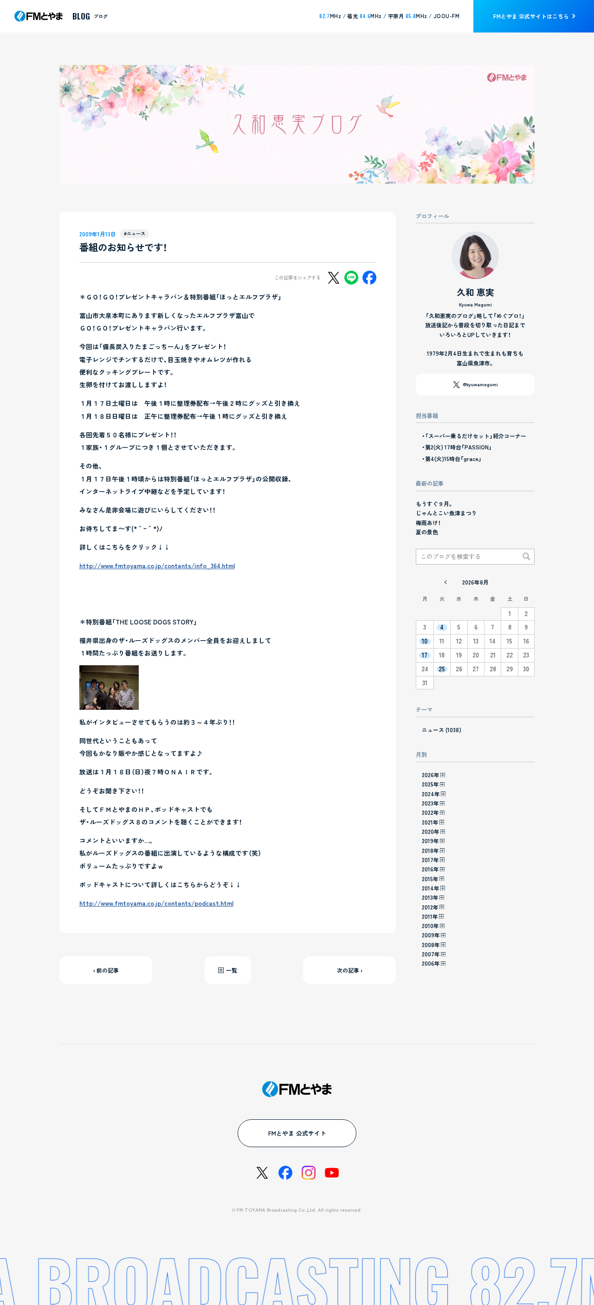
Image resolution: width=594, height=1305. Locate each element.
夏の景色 (427, 532)
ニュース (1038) (441, 730)
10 (424, 641)
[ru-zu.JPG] (109, 703)
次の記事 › (349, 970)
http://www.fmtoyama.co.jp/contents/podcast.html (156, 903)
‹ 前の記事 (106, 970)
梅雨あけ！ (428, 522)
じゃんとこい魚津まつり (446, 513)
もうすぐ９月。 (434, 503)
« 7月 (445, 582)
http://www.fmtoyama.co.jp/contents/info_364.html (157, 565)
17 (424, 655)
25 (442, 669)
